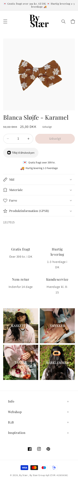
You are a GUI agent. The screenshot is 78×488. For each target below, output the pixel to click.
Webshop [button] (15, 412)
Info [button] (11, 401)
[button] (5, 21)
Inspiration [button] (17, 432)
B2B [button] (11, 422)
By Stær (23, 475)
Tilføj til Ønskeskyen (23, 152)
